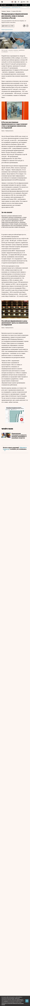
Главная (4, 11)
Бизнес (9, 11)
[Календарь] (12, 2)
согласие (6, 1000)
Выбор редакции (6, 7)
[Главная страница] (2, 2)
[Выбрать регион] (18, 2)
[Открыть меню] (27, 2)
